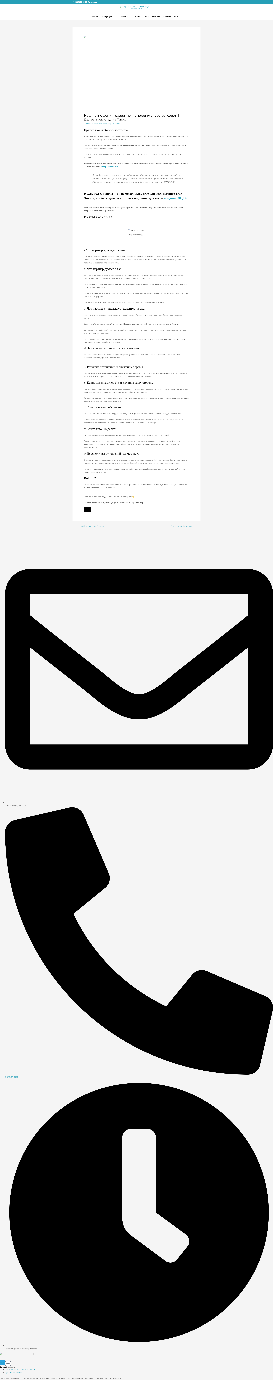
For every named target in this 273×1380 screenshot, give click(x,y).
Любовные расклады (94, 124)
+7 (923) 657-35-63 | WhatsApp (85, 2)
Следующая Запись (181, 526)
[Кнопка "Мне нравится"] (87, 509)
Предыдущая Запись (92, 526)
